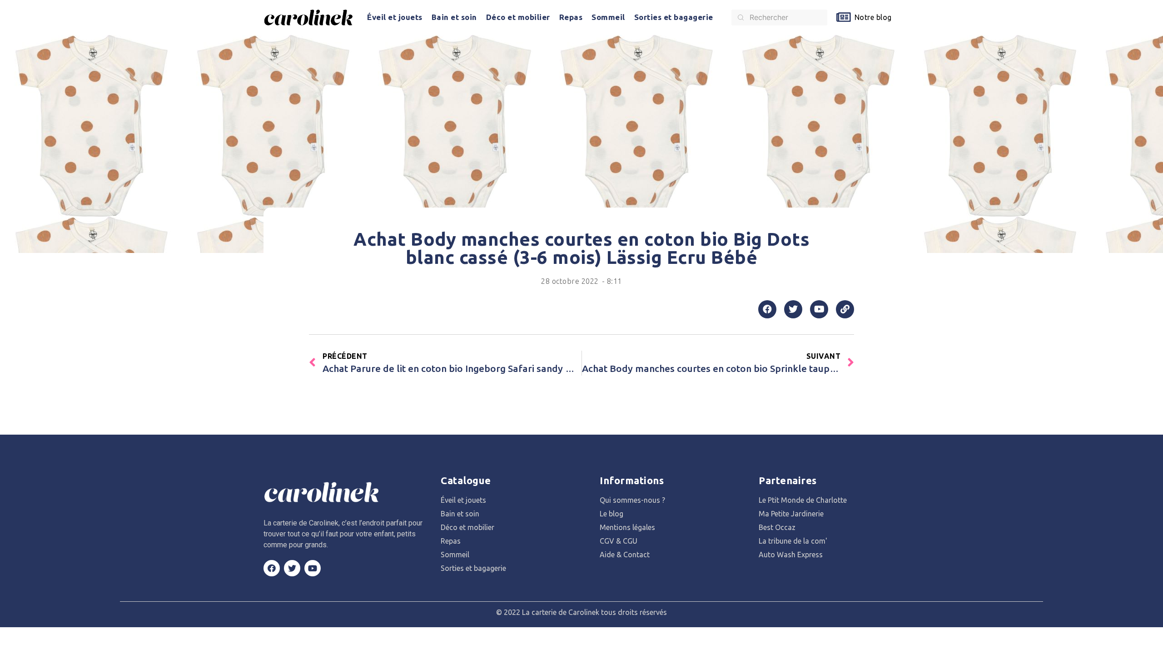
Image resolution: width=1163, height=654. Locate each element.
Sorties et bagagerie (673, 17)
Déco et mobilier (518, 17)
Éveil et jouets (394, 17)
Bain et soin (454, 17)
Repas (571, 17)
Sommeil (608, 17)
